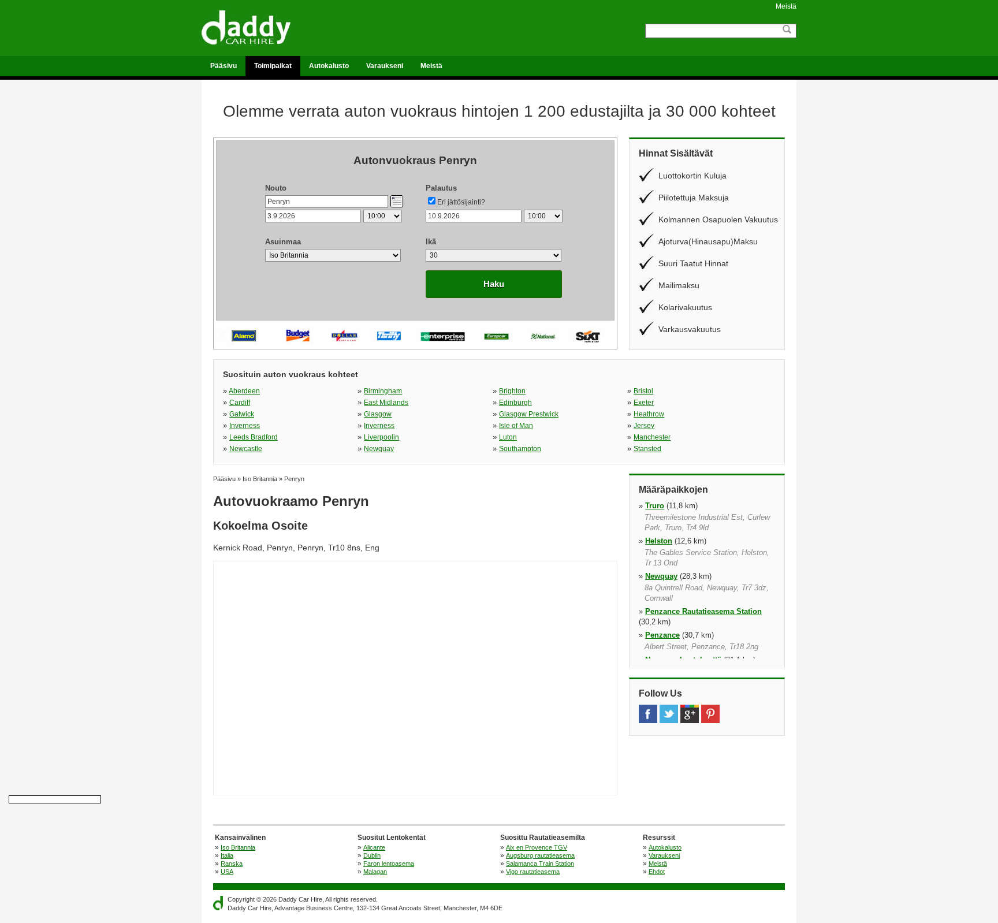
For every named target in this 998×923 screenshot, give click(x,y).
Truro (654, 505)
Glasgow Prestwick (528, 414)
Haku (493, 284)
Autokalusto (329, 66)
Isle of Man (516, 426)
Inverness (244, 426)
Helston (658, 541)
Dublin (372, 855)
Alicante (374, 847)
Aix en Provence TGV (536, 847)
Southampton (520, 449)
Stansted (647, 449)
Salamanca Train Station (540, 863)
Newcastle (245, 449)
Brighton (512, 391)
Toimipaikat (273, 66)
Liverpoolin (381, 437)
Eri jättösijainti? (461, 202)
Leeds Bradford (253, 437)
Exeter (644, 403)
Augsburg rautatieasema (540, 855)
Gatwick (241, 414)
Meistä (786, 6)
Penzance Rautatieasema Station (703, 611)
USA (227, 871)
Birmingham (383, 391)
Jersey (644, 426)
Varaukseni (384, 66)
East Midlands (386, 403)
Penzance (662, 635)
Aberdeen (244, 391)
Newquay (379, 449)
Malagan (375, 871)
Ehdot (657, 871)
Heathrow (649, 414)
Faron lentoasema (388, 863)
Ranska (232, 863)
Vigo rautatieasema (533, 871)
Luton (508, 437)
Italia (227, 855)
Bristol (643, 391)
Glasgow (378, 414)
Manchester (652, 437)
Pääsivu (223, 66)
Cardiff (239, 403)
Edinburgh (515, 403)
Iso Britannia (238, 847)
